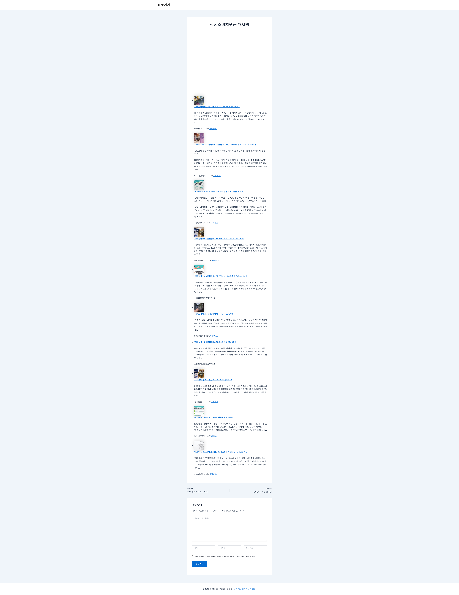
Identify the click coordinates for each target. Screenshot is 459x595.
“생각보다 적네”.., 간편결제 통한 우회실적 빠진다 (225, 144)
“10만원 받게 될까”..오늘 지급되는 (218, 191)
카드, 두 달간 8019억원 (214, 314)
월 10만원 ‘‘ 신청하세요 (214, 417)
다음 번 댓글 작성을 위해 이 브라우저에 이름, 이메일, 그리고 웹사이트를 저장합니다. (227, 556)
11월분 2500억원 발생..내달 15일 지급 (220, 452)
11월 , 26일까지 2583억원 (215, 342)
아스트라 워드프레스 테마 (245, 589)
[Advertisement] (229, 47)
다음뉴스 (213, 128)
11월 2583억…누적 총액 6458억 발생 (220, 276)
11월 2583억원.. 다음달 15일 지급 (219, 238)
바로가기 (164, 5)
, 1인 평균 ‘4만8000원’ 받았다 (217, 106)
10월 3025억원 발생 (213, 379)
